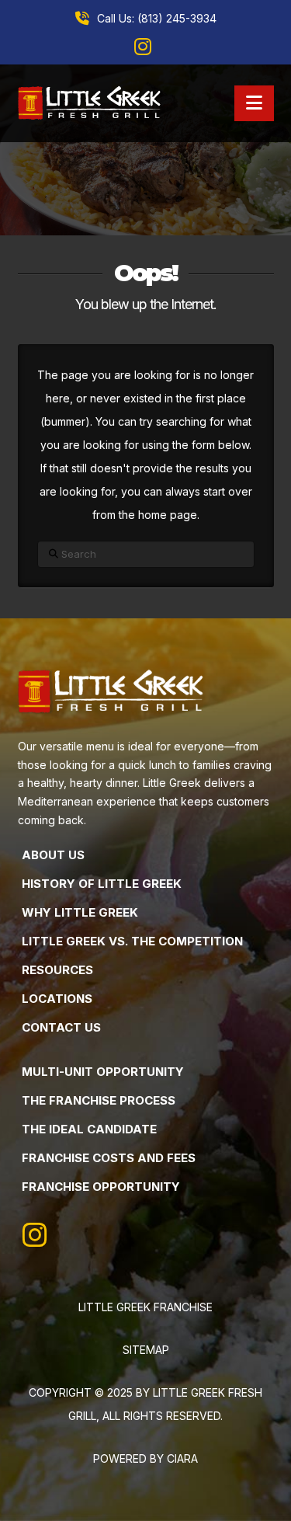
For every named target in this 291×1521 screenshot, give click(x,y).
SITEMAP (146, 1349)
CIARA (182, 1458)
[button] (254, 103)
